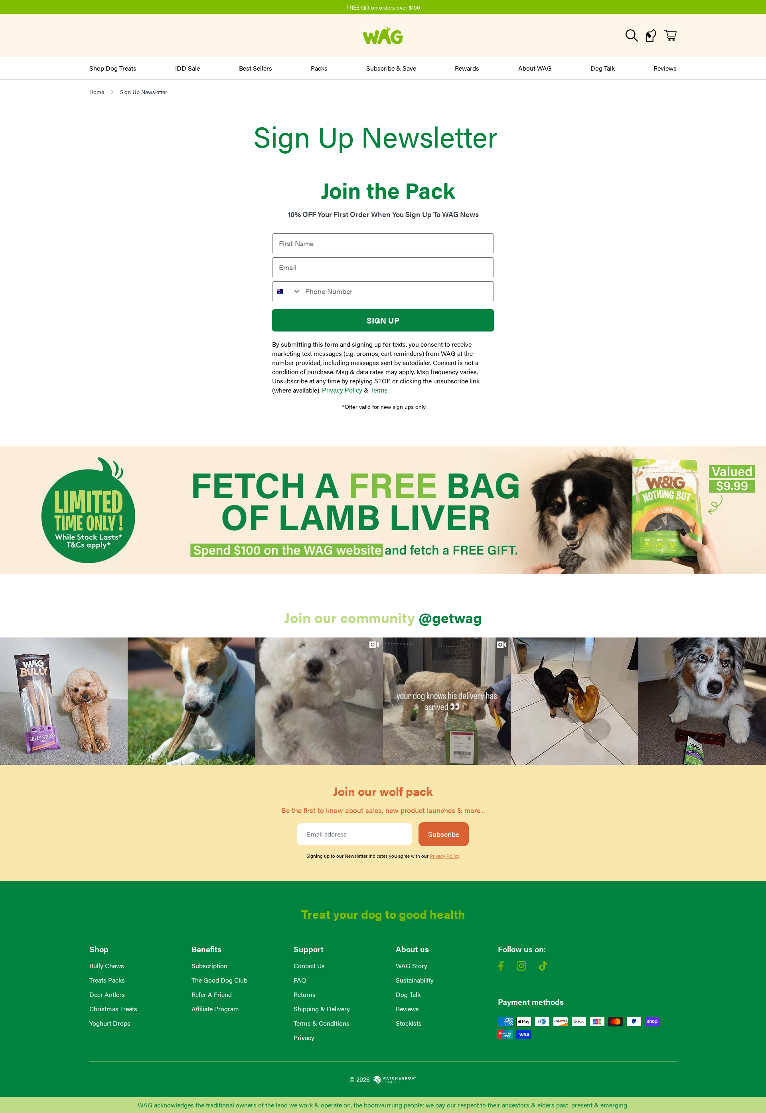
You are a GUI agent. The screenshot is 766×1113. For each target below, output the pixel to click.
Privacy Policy (342, 390)
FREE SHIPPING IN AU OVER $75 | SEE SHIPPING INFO (402, 7)
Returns (305, 994)
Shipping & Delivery (322, 1008)
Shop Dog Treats (112, 68)
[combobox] (286, 291)
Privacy (304, 1037)
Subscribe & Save (391, 68)
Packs (319, 68)
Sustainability (415, 980)
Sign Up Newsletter (143, 92)
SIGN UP (383, 320)
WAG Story (411, 965)
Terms (378, 390)
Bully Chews (106, 965)
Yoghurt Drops (109, 1023)
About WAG (535, 68)
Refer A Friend (212, 994)
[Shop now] (383, 510)
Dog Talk (602, 68)
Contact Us (309, 965)
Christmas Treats (113, 1008)
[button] (64, 701)
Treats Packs (107, 980)
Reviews (665, 68)
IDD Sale (187, 68)
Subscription (209, 965)
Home (96, 92)
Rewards (467, 68)
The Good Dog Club (219, 980)
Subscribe (443, 834)
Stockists (409, 1023)
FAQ (300, 980)
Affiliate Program (215, 1008)
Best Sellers (255, 68)
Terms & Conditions (321, 1023)
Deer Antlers (107, 994)
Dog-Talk (408, 994)
